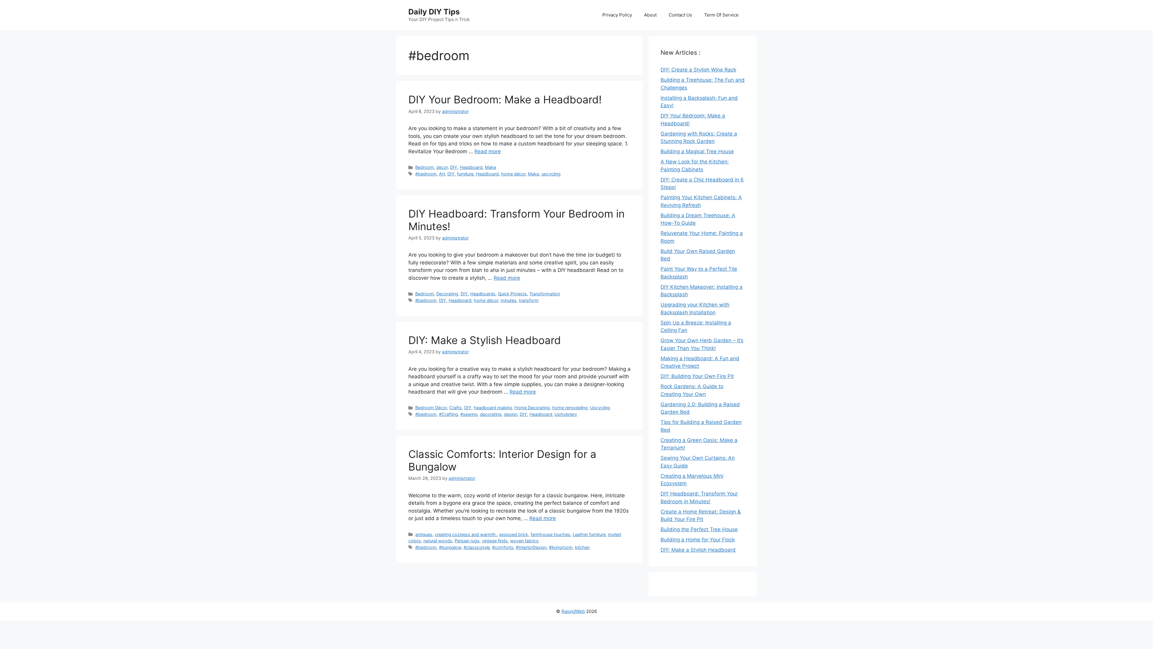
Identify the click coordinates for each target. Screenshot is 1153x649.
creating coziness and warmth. (466, 534)
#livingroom (561, 547)
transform (529, 300)
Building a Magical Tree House (697, 151)
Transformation (544, 293)
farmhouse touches (550, 534)
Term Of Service (721, 15)
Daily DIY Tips (434, 11)
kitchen (582, 547)
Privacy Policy (617, 15)
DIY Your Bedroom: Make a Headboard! (505, 99)
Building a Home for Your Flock (698, 540)
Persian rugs (467, 540)
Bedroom (424, 167)
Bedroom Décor (431, 407)
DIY (453, 167)
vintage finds (495, 540)
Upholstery (566, 414)
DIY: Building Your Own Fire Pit (697, 376)
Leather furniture (589, 534)
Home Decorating (532, 407)
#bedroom (426, 173)
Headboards (482, 293)
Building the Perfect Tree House (699, 529)
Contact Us (680, 15)
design (510, 414)
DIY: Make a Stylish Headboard (484, 340)
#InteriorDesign (531, 547)
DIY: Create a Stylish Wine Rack (698, 70)
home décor (513, 173)
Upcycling (600, 407)
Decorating (447, 293)
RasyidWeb (573, 611)
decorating (490, 414)
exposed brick (513, 534)
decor (442, 167)
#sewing (468, 414)
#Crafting (448, 414)
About (650, 15)
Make (490, 167)
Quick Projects (512, 293)
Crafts (455, 407)
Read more (487, 151)
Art (442, 173)
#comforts (502, 547)
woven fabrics (524, 540)
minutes (508, 300)
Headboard (471, 167)
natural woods (437, 540)
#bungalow (450, 547)
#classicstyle (477, 547)
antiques (423, 534)
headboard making (493, 407)
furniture (465, 173)
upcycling (551, 173)
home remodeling (570, 407)
